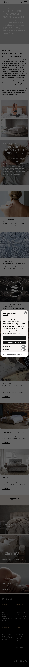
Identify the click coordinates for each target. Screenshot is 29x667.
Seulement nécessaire (14, 342)
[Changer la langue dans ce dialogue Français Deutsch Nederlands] (25, 312)
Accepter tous (14, 337)
